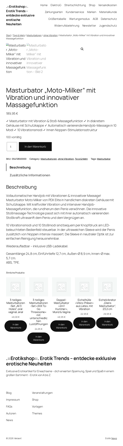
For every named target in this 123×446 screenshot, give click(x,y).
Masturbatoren (34, 35)
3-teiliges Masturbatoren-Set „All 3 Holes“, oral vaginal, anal (15, 305)
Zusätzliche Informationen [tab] (30, 175)
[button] (82, 49)
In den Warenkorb (35, 146)
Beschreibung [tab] (20, 167)
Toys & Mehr (19, 35)
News (114, 438)
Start (8, 35)
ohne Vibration (50, 35)
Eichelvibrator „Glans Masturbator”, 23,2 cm (107, 304)
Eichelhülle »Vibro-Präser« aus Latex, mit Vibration (84, 304)
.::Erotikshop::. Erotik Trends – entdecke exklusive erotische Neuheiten (20, 15)
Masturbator (104, 158)
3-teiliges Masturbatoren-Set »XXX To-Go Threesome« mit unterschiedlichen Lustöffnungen (38, 312)
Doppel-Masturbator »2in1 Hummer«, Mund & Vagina (61, 305)
